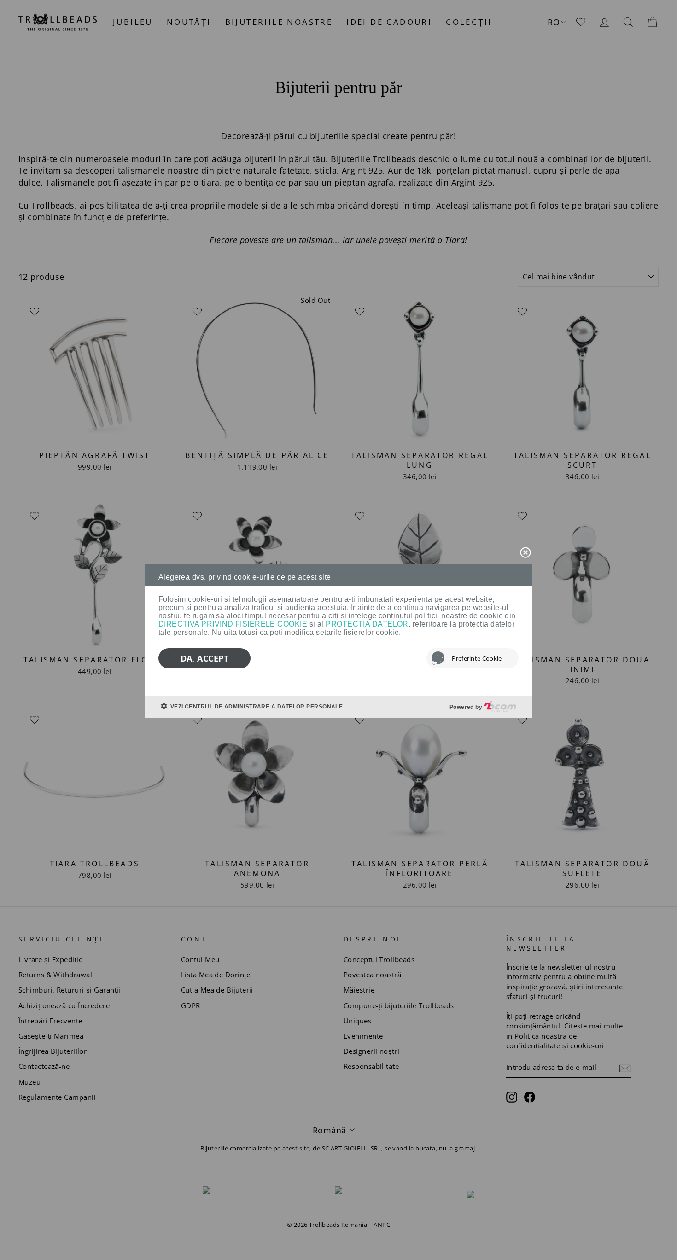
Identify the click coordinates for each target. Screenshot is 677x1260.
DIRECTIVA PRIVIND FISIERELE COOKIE (232, 624)
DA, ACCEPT (205, 658)
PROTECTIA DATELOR (367, 624)
